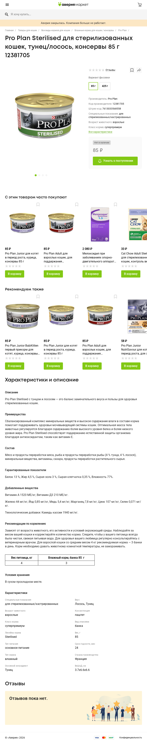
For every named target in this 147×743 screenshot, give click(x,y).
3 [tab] (42, 175)
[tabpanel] (44, 119)
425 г (105, 86)
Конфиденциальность (130, 737)
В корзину (14, 274)
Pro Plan (122, 30)
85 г (93, 86)
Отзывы (110, 70)
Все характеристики (100, 131)
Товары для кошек (27, 30)
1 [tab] (35, 175)
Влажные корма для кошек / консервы (94, 30)
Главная (9, 30)
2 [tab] (39, 175)
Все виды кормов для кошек (55, 30)
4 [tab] (46, 175)
